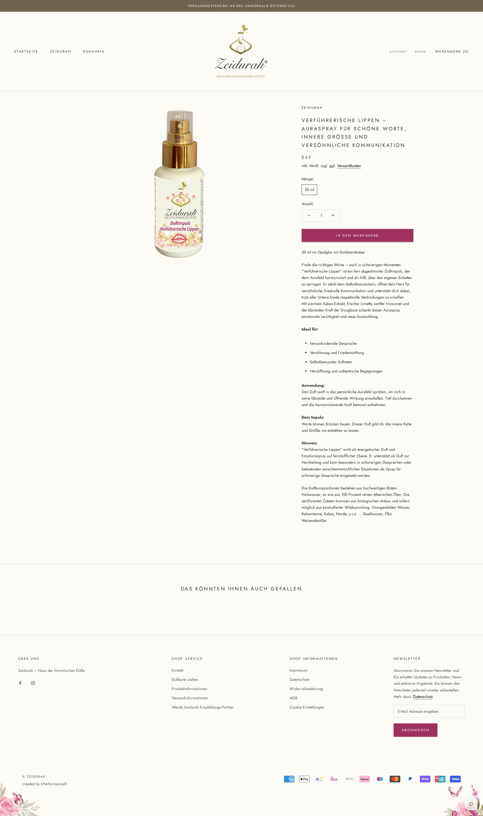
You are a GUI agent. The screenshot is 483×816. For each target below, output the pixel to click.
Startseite (26, 51)
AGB (293, 698)
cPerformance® (54, 784)
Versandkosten (349, 165)
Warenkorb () (452, 51)
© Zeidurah (34, 776)
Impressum (298, 670)
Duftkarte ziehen (185, 679)
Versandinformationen (190, 698)
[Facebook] (20, 682)
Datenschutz (299, 679)
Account (398, 52)
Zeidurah (60, 51)
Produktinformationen (189, 688)
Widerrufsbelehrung (306, 688)
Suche (420, 52)
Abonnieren (415, 730)
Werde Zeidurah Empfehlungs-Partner (203, 707)
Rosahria (94, 51)
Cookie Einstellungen (307, 707)
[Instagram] (33, 682)
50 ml (309, 189)
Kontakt (177, 670)
